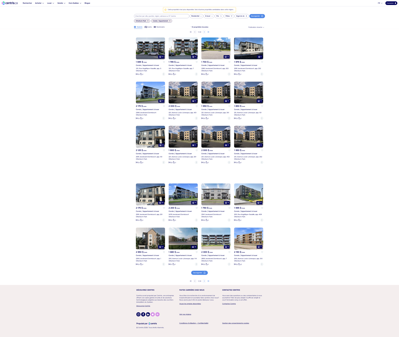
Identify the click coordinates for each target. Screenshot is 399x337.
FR (379, 3)
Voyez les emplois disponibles (190, 304)
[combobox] (161, 16)
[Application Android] (157, 314)
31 (195, 57)
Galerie (139, 27)
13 (195, 101)
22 (228, 57)
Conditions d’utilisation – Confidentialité (193, 323)
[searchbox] (160, 16)
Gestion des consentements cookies (235, 323)
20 (162, 203)
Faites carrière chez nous (191, 290)
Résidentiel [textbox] (195, 16)
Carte (149, 27)
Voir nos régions (185, 314)
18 (162, 145)
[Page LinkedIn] (148, 314)
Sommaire (161, 27)
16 (228, 203)
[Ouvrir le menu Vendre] (64, 3)
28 (195, 247)
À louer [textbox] (207, 16)
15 (228, 247)
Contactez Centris (231, 290)
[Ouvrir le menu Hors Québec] (80, 3)
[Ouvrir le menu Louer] (53, 3)
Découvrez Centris (145, 290)
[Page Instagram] (138, 314)
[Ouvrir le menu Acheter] (43, 3)
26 (162, 57)
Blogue (87, 3)
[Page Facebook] (143, 314)
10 (162, 101)
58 (261, 203)
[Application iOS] (153, 314)
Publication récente (255, 27)
